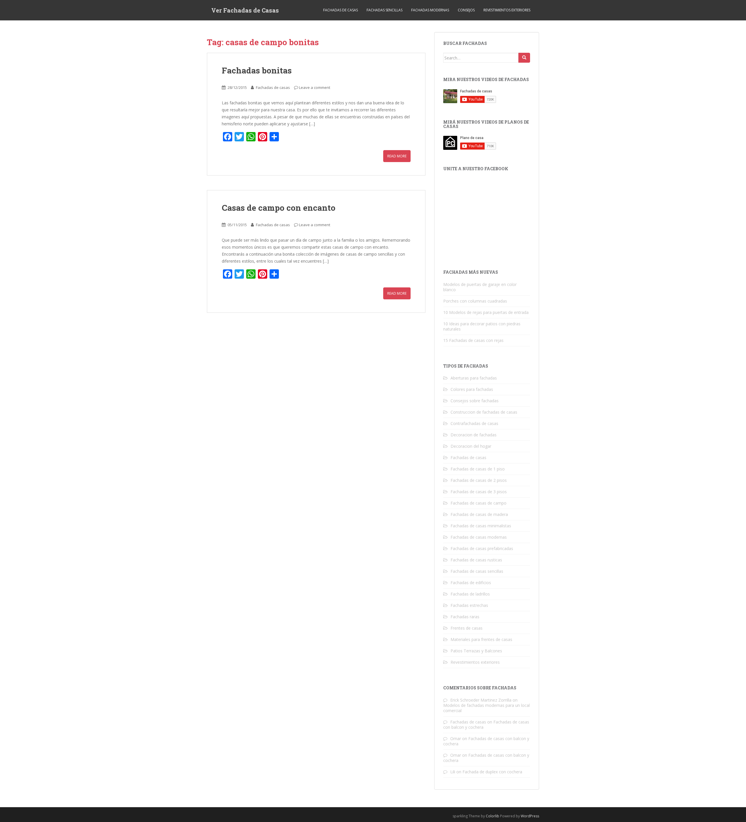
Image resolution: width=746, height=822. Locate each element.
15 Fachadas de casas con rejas (473, 340)
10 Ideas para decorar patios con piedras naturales (481, 326)
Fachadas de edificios (471, 582)
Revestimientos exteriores (506, 10)
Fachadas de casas (340, 10)
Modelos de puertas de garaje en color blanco (480, 287)
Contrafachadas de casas (474, 423)
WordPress (530, 816)
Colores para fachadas (472, 389)
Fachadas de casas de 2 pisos (479, 480)
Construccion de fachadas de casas (484, 412)
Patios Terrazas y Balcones (476, 651)
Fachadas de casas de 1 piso (478, 469)
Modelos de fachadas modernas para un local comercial (486, 707)
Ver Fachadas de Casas (245, 10)
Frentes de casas (467, 628)
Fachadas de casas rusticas (476, 560)
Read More (397, 156)
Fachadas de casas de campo (478, 503)
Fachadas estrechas (469, 605)
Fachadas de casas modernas (479, 537)
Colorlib (492, 816)
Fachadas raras (465, 616)
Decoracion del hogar (471, 446)
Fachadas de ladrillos (470, 594)
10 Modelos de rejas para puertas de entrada (486, 312)
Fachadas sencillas (384, 10)
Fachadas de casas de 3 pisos (479, 491)
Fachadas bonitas (257, 70)
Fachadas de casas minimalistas (481, 525)
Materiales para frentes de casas (481, 639)
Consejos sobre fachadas (475, 400)
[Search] (524, 58)
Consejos (466, 10)
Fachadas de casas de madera (479, 514)
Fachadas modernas (430, 10)
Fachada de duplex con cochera (492, 771)
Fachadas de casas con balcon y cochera (486, 741)
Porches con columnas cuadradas (475, 301)
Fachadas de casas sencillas (477, 571)
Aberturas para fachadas (474, 378)
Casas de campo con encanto (278, 207)
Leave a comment (314, 87)
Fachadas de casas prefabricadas (482, 548)
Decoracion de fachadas (474, 435)
